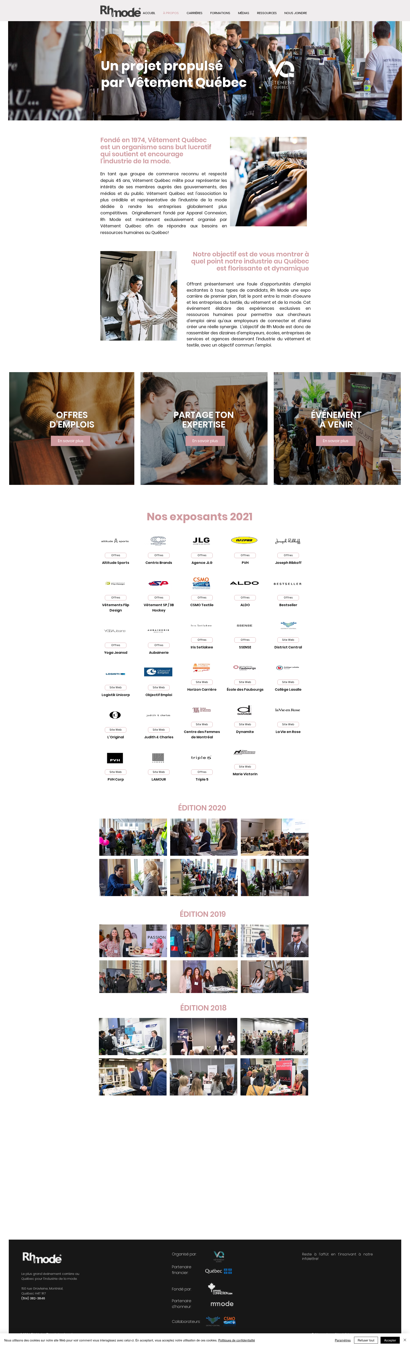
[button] (267, 13)
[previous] (107, 860)
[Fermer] (404, 1340)
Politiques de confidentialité (236, 1340)
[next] (300, 860)
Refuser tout (366, 1340)
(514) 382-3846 (33, 1298)
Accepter (390, 1340)
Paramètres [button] (343, 1340)
